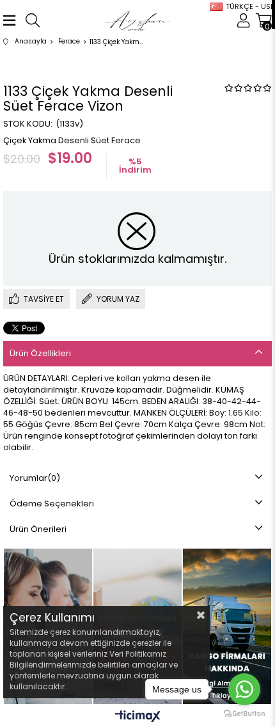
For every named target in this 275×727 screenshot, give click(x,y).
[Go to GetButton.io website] (244, 714)
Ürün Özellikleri (40, 353)
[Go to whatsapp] (244, 689)
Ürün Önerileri (38, 529)
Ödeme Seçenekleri (52, 503)
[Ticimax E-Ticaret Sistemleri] (138, 717)
